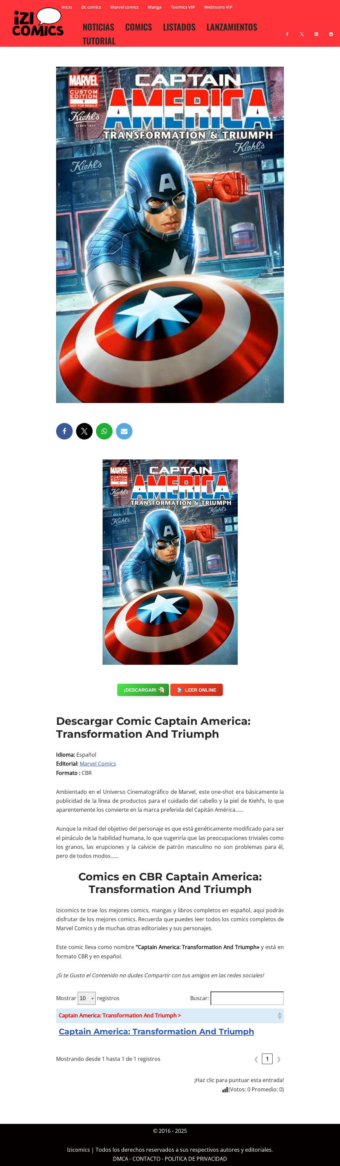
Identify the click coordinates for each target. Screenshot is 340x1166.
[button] (279, 1016)
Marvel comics (124, 7)
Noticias (98, 26)
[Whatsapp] (104, 431)
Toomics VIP (183, 7)
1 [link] (267, 1059)
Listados (179, 26)
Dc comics (91, 7)
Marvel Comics (98, 763)
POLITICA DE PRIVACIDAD (196, 1158)
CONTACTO (146, 1158)
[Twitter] (84, 431)
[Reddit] (331, 30)
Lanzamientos (232, 26)
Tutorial (99, 40)
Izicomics (78, 1149)
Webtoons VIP (218, 7)
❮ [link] (256, 1059)
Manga (154, 7)
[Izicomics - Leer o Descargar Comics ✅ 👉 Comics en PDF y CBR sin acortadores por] (40, 22)
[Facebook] (287, 30)
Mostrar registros (88, 998)
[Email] (124, 431)
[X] (302, 30)
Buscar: (199, 998)
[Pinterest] (316, 30)
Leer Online (200, 690)
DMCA (120, 1158)
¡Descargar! (140, 690)
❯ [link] (279, 1059)
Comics (138, 26)
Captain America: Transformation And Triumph (156, 1031)
